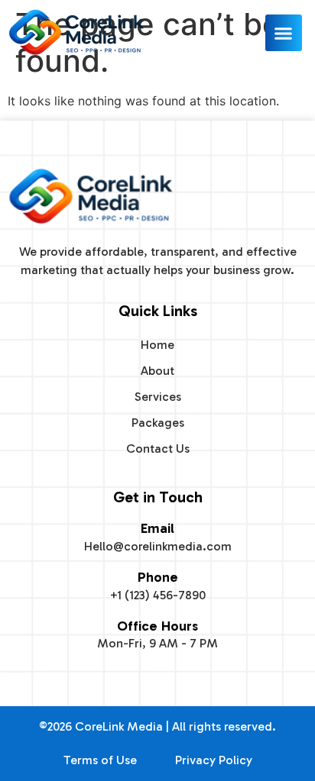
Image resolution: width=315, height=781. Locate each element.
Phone (158, 577)
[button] (283, 33)
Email (157, 528)
